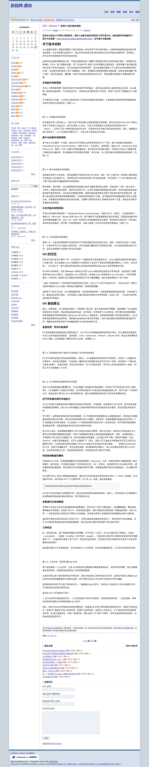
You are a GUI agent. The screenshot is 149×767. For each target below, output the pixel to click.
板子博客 (14, 291)
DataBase (15, 96)
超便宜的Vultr (49, 20)
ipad (25, 143)
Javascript (15, 83)
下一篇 (93, 641)
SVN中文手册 (47, 665)
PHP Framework (17, 86)
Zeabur (14, 304)
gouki (55, 30)
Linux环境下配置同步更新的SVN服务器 (57, 654)
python (14, 66)
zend (20, 138)
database (15, 135)
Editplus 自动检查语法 (51, 668)
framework (23, 133)
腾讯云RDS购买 (37, 20)
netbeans (32, 143)
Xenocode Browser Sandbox (53, 651)
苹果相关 (14, 93)
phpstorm (32, 133)
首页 (44, 25)
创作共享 (52, 628)
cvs (55, 636)
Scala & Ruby (16, 79)
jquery (24, 128)
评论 (131, 12)
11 (21, 41)
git (48, 636)
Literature (15, 103)
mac (21, 135)
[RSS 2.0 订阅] (15, 20)
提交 (46, 738)
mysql (13, 128)
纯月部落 (14, 318)
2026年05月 (16, 164)
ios (12, 145)
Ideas (13, 106)
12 (24, 41)
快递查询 (14, 314)
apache (14, 138)
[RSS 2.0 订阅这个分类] (16, 63)
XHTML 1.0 (62, 764)
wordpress (15, 140)
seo (30, 140)
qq (22, 140)
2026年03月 (16, 170)
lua (12, 76)
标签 (125, 12)
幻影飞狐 (14, 295)
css (16, 145)
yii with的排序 (47, 677)
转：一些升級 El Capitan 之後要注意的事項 (59, 674)
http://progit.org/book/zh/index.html (74, 39)
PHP (13, 63)
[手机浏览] (11, 20)
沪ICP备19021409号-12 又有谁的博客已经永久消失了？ (100, 764)
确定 (36, 186)
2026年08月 (16, 157)
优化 (20, 143)
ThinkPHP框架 (17, 321)
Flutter (13, 73)
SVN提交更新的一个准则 (52, 662)
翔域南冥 (14, 311)
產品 (13, 109)
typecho (27, 138)
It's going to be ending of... (21, 201)
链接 (137, 12)
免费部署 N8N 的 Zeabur (65, 20)
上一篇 (86, 641)
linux (20, 130)
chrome (14, 143)
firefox (34, 130)
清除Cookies (72, 764)
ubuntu (33, 128)
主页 (106, 12)
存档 (112, 12)
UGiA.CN (14, 308)
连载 (26, 140)
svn (51, 636)
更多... (33, 174)
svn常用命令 (47, 656)
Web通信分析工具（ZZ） (52, 659)
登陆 (137, 20)
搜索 (119, 12)
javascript (27, 130)
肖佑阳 (14, 133)
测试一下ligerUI (48, 671)
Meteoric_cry (16, 298)
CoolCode (15, 301)
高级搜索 (14, 189)
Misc (13, 113)
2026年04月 (16, 167)
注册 (132, 20)
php (18, 128)
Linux (13, 89)
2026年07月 (16, 160)
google (14, 130)
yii (29, 128)
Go (12, 70)
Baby (13, 116)
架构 (20, 145)
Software (53, 25)
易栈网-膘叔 (21, 5)
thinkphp (28, 135)
